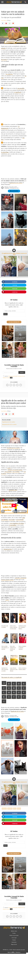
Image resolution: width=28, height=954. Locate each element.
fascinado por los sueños (13, 447)
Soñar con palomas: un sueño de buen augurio (6, 243)
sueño (9, 468)
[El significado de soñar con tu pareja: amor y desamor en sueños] (7, 738)
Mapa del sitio (14, 944)
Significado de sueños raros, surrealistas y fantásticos (22, 627)
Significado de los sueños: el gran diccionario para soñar (6, 207)
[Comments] (13, 23)
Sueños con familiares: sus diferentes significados (22, 648)
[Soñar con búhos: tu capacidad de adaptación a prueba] (21, 245)
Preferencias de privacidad (12, 376)
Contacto (14, 940)
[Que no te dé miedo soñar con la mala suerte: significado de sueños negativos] (21, 774)
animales (3, 48)
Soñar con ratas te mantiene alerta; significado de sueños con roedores (7, 753)
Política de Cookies (6, 377)
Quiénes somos (14, 931)
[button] (3, 2)
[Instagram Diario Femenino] (14, 385)
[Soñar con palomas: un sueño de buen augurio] (7, 245)
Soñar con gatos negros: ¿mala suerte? (20, 225)
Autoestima (10, 808)
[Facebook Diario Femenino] (7, 385)
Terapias (19, 808)
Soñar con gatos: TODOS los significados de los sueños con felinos (20, 735)
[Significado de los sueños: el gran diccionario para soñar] (7, 210)
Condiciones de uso (21, 376)
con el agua (12, 519)
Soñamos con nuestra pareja (15, 469)
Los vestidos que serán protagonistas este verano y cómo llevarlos (20, 354)
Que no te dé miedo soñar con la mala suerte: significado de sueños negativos (20, 770)
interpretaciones (8, 549)
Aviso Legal (14, 937)
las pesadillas (12, 525)
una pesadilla (20, 88)
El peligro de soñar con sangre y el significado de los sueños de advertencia (20, 753)
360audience (17, 952)
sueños (7, 599)
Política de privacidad (14, 935)
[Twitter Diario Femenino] (17, 385)
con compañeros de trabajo (17, 523)
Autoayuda (4, 808)
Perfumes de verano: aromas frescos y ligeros (20, 339)
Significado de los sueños (15, 182)
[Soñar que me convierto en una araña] (21, 210)
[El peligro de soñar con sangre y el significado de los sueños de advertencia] (21, 756)
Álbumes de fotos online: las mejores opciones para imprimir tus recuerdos (7, 338)
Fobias (14, 808)
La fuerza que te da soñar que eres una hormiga (6, 225)
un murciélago (5, 152)
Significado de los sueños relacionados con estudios (4, 669)
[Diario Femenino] (14, 2)
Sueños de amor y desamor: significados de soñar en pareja (13, 627)
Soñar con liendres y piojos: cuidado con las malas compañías (6, 771)
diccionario (4, 59)
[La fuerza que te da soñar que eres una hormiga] (7, 228)
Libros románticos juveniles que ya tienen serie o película (8, 355)
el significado (17, 92)
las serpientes (9, 74)
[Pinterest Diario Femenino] (11, 385)
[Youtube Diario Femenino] (21, 385)
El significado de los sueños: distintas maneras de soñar (14, 254)
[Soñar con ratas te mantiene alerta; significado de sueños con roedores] (7, 756)
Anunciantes (13, 942)
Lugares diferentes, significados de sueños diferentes (14, 669)
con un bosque (20, 519)
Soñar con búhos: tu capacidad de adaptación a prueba (20, 243)
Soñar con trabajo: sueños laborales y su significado (5, 648)
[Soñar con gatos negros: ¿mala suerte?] (21, 228)
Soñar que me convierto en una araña (19, 207)
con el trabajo (15, 471)
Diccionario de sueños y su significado (12, 677)
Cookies (14, 933)
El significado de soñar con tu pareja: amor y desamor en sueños (6, 735)
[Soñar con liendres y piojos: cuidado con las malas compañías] (7, 774)
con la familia (8, 471)
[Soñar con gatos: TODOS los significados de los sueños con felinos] (21, 738)
